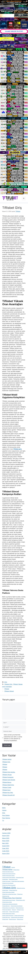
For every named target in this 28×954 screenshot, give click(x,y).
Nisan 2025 (5, 841)
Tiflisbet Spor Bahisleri (6, 909)
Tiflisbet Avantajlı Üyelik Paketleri (8, 877)
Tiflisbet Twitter (5, 911)
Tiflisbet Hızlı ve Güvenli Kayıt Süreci (9, 894)
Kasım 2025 (5, 835)
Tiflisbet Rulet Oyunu (20, 907)
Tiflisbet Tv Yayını (20, 909)
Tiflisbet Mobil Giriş (8, 785)
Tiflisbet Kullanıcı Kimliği (7, 902)
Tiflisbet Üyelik (6, 787)
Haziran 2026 (6, 833)
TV (3, 820)
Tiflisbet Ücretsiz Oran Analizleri (17, 917)
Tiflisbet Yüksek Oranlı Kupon (8, 915)
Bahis (4, 808)
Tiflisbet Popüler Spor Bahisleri (16, 905)
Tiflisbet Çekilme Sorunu (19, 915)
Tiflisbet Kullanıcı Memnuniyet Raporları (9, 904)
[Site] (14, 52)
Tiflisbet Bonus (6, 782)
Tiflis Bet (13, 867)
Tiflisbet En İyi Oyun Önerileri (7, 883)
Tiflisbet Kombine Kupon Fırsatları (8, 900)
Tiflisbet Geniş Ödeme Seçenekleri (8, 885)
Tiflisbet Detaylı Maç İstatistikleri (17, 881)
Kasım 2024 (5, 853)
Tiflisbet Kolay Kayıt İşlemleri (12, 898)
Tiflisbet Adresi (6, 759)
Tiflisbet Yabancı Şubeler (14, 911)
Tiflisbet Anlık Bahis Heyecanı (8, 871)
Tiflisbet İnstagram (7, 777)
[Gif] (14, 84)
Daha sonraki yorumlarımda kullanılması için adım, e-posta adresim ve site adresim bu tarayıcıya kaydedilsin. (13, 737)
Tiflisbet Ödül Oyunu (6, 917)
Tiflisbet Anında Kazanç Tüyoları (8, 875)
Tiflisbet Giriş (8, 684)
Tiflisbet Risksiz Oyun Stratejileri (8, 907)
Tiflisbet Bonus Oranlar (13, 879)
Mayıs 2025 (5, 838)
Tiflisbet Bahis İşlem (20, 877)
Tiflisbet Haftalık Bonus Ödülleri (8, 892)
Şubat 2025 (5, 846)
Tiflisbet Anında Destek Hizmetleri (8, 873)
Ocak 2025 (5, 848)
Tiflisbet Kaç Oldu (7, 792)
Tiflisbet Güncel (9, 691)
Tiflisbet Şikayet (20, 919)
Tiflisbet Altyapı (7, 774)
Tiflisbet (6, 689)
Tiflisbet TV (14, 909)
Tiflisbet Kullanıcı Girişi (20, 900)
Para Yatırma (6, 818)
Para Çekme (6, 815)
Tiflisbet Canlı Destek (8, 780)
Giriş (5, 682)
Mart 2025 (5, 843)
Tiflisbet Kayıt (6, 790)
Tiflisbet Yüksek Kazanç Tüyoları (8, 913)
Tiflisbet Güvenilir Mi (8, 795)
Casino (4, 810)
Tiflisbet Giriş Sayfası (8, 772)
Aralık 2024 (5, 851)
